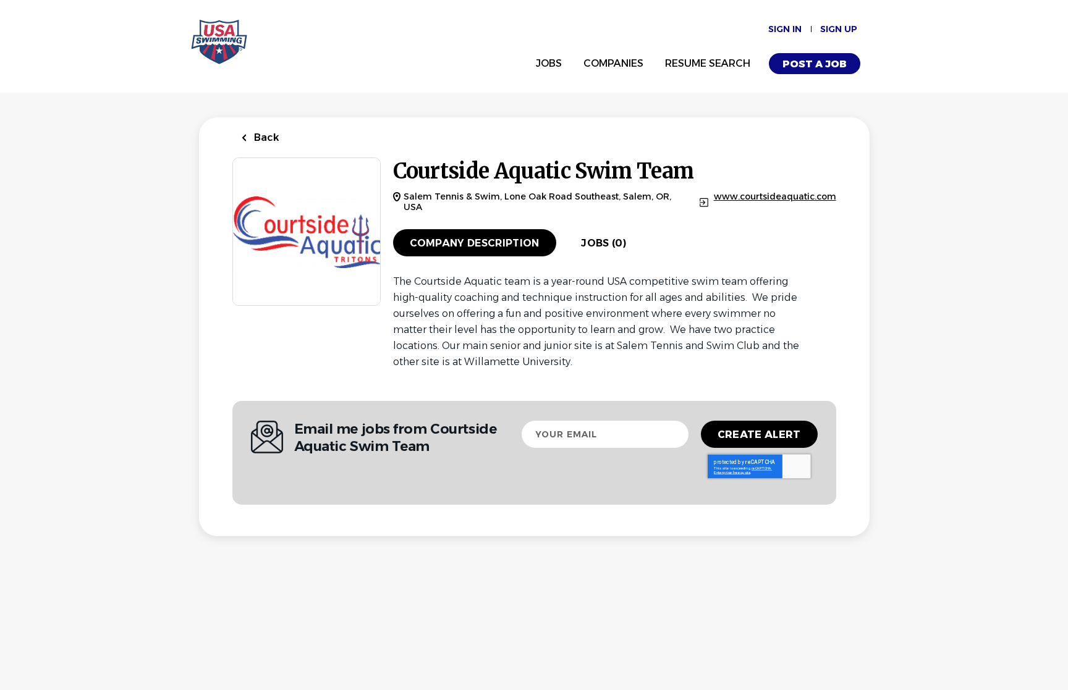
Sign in (785, 29)
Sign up (838, 29)
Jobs (549, 63)
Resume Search (707, 63)
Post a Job (814, 64)
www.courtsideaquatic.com (775, 196)
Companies (613, 63)
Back (265, 137)
